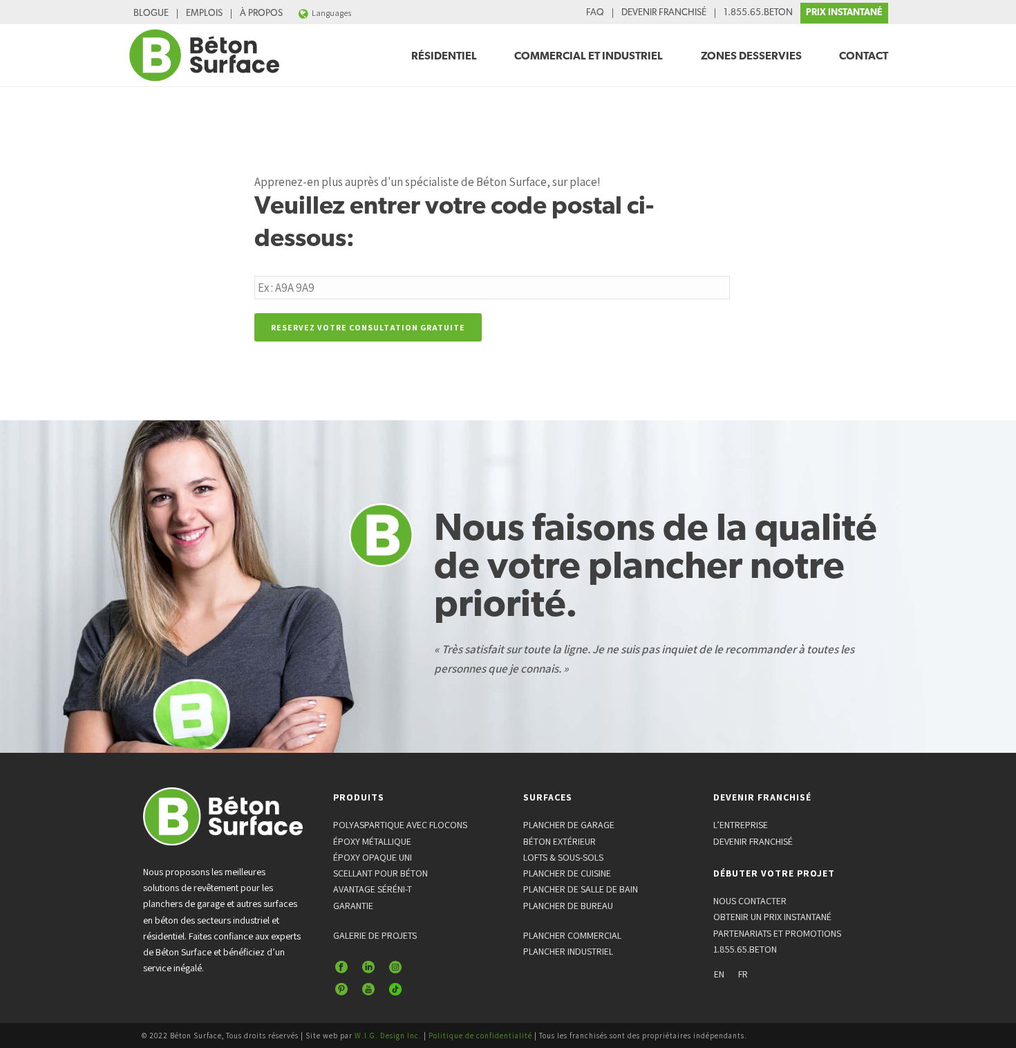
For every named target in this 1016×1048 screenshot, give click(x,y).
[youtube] (368, 990)
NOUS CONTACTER (750, 901)
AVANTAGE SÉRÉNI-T (372, 889)
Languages (331, 13)
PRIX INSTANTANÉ (844, 12)
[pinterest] (341, 990)
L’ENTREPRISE (740, 824)
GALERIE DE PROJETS (375, 935)
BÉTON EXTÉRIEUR (559, 841)
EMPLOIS (204, 13)
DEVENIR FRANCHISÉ (663, 12)
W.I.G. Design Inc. (388, 1035)
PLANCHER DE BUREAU (568, 905)
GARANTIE (353, 905)
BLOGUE (151, 13)
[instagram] (395, 968)
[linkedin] (368, 968)
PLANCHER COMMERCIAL (572, 935)
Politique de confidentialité (480, 1035)
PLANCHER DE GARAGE (568, 824)
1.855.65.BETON (758, 12)
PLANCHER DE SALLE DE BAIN (580, 889)
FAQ (595, 12)
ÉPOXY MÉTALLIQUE (372, 841)
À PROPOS (261, 13)
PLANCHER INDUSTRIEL (568, 951)
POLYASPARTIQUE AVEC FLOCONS (400, 824)
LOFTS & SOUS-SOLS (563, 857)
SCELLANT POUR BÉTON (380, 873)
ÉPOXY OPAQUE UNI (372, 857)
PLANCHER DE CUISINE (567, 873)
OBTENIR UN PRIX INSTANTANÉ (772, 916)
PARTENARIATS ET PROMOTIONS (777, 933)
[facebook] (341, 968)
